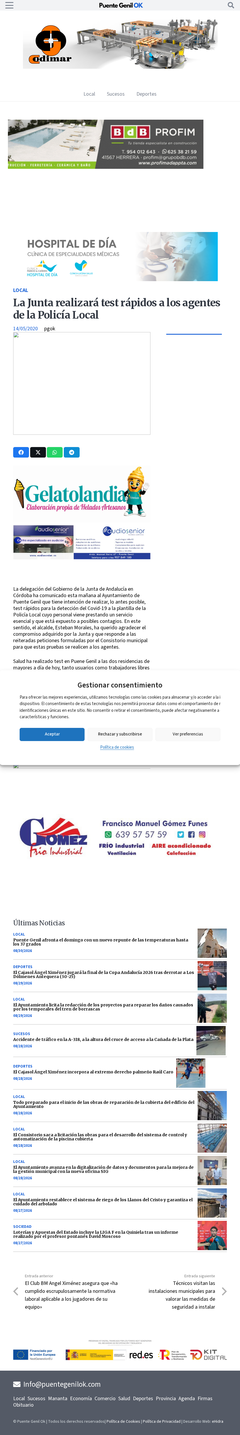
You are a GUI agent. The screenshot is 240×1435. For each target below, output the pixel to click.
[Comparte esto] (21, 452)
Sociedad (22, 1226)
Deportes (22, 967)
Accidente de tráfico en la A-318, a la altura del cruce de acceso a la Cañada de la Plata (103, 1039)
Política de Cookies (123, 1421)
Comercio (105, 1398)
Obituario (23, 1405)
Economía (81, 1398)
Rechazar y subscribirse (120, 734)
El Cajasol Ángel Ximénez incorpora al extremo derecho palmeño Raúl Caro (93, 1072)
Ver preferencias (188, 734)
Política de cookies (117, 747)
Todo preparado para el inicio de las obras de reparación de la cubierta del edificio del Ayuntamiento (103, 1104)
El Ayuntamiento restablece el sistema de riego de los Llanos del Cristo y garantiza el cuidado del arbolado (103, 1202)
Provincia (166, 1398)
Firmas (205, 1398)
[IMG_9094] (98, 795)
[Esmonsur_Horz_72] (123, 67)
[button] (9, 5)
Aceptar (52, 734)
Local (20, 290)
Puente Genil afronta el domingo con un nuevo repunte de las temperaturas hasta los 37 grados (100, 942)
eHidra (217, 1421)
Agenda (187, 1398)
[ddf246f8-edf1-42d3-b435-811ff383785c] (98, 582)
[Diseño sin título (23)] (114, 279)
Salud (124, 1398)
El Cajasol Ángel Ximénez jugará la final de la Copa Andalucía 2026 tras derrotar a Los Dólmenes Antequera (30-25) (103, 974)
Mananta (57, 1398)
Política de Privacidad (162, 1421)
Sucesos (21, 1034)
